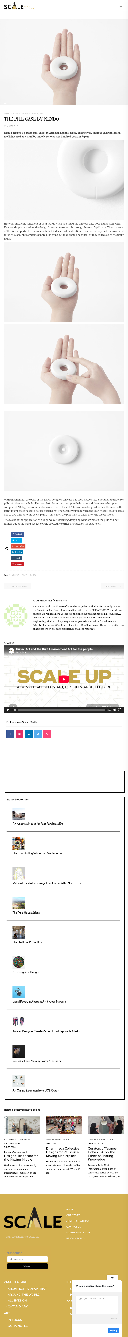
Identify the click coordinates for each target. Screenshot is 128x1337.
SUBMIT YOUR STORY (78, 1233)
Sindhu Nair (12, 126)
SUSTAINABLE (62, 1140)
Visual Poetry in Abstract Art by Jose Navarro (39, 1001)
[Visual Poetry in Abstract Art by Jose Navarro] (18, 992)
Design (8, 113)
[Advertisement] (64, 762)
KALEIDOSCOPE (21, 113)
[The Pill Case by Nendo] (15, 615)
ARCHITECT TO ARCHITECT (18, 1140)
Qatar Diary (18, 1306)
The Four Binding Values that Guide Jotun (37, 853)
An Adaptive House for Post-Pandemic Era (37, 823)
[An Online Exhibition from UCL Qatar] (18, 1081)
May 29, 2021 (37, 113)
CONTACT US (73, 1227)
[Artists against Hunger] (18, 962)
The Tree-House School (26, 912)
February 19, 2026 (96, 1143)
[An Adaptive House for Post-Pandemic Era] (18, 814)
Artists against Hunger (25, 972)
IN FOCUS (15, 1320)
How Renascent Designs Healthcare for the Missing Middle (21, 1156)
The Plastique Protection (27, 942)
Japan (24, 575)
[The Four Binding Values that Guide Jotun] (18, 843)
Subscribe (27, 1266)
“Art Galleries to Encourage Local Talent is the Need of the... (48, 883)
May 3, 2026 (51, 1143)
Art (7, 1313)
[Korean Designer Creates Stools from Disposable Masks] (18, 1021)
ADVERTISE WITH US (77, 1221)
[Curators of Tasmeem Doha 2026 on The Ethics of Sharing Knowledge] (106, 1125)
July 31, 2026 (9, 1147)
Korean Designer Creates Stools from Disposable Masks (46, 1031)
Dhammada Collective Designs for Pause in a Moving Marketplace (62, 1152)
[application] (64, 679)
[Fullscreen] (119, 709)
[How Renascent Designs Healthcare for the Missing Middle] (22, 1125)
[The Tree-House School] (18, 903)
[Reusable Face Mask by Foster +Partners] (18, 1051)
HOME (69, 1209)
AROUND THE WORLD (24, 1294)
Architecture (12, 1143)
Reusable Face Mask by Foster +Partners (36, 1061)
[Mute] (114, 709)
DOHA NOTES (18, 1326)
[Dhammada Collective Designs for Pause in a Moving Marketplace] (64, 1125)
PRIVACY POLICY (75, 1238)
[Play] (8, 709)
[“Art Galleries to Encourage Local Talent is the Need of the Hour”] (18, 873)
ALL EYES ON (17, 1300)
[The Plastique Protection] (18, 932)
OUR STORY (73, 1215)
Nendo (33, 575)
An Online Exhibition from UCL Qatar (35, 1090)
